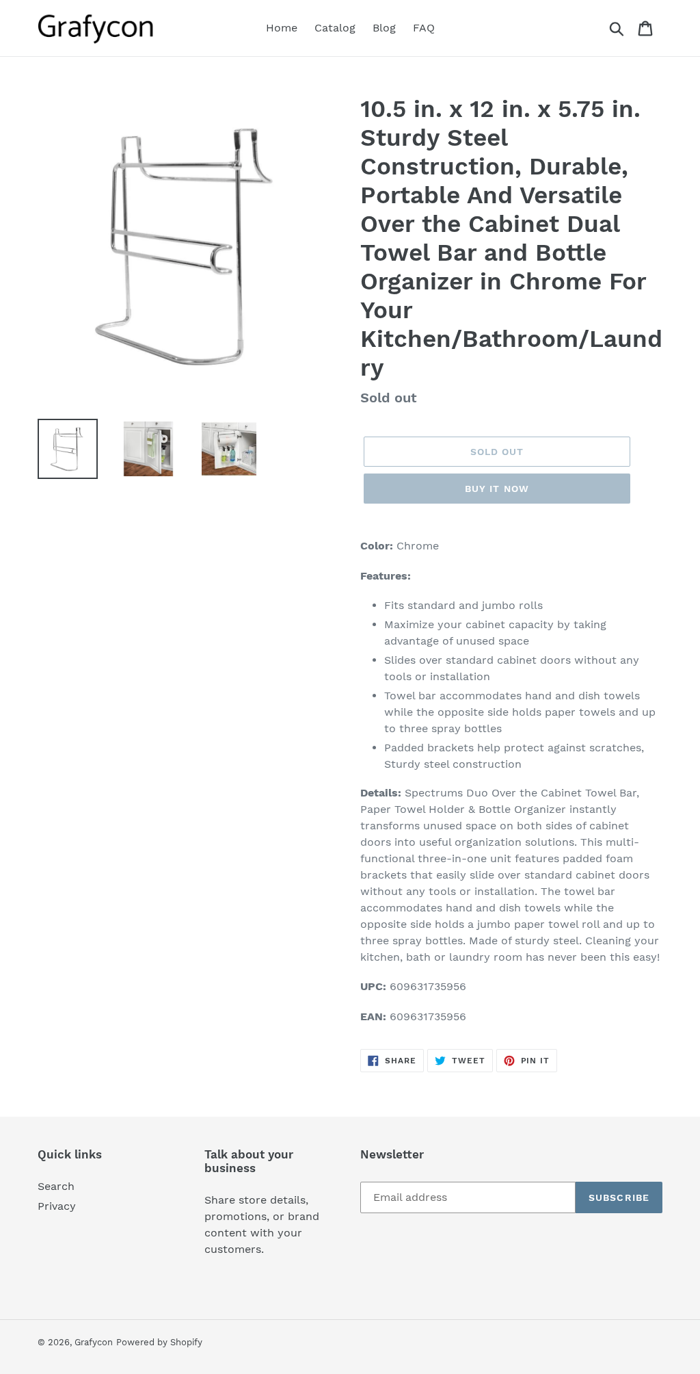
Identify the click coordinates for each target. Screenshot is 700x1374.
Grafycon (94, 1342)
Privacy (57, 1206)
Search (56, 1186)
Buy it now (497, 488)
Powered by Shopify (159, 1342)
